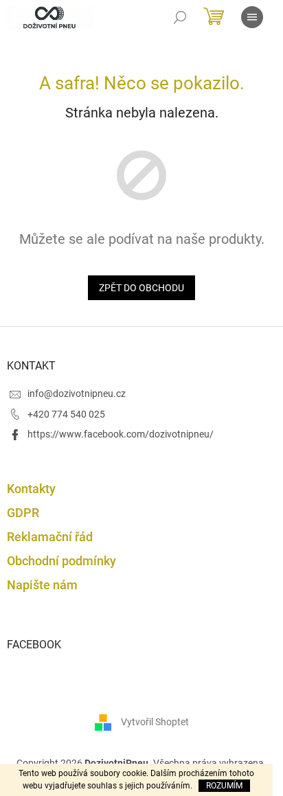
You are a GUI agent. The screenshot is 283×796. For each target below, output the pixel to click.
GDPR (23, 512)
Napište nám (42, 585)
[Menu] (252, 17)
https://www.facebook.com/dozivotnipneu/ (120, 434)
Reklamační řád (50, 537)
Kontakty (31, 488)
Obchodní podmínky (61, 561)
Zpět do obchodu (141, 287)
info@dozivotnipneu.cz (76, 393)
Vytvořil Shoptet (155, 721)
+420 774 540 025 (66, 414)
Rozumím (224, 786)
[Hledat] (180, 17)
